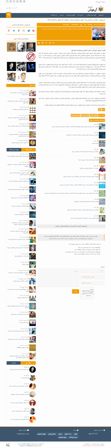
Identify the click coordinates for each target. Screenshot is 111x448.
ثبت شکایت (54, 15)
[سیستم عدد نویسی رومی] (11, 47)
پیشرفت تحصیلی (75, 115)
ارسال (75, 291)
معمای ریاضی (60, 238)
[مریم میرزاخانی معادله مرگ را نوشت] (30, 47)
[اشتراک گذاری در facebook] (53, 43)
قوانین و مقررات (70, 15)
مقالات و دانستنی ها (91, 20)
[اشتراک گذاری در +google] (46, 43)
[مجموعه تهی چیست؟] (30, 57)
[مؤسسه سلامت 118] (8, 445)
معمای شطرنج (52, 238)
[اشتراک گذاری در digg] (39, 43)
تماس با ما (80, 15)
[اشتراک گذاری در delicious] (42, 43)
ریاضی (75, 238)
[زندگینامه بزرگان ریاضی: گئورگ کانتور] (21, 47)
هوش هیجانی (85, 115)
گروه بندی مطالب (91, 15)
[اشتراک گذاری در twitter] (50, 43)
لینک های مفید (87, 444)
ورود (7, 8)
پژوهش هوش (93, 115)
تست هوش (67, 238)
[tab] (14, 149)
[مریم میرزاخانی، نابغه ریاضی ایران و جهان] (11, 66)
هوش (79, 238)
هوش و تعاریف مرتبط (77, 20)
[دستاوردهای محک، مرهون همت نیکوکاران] (11, 77)
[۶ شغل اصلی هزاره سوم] (30, 67)
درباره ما (62, 15)
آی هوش (101, 15)
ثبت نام (13, 8)
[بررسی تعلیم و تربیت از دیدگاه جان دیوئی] (21, 66)
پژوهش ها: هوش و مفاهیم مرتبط (58, 20)
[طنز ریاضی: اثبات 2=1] (21, 77)
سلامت (24, 444)
